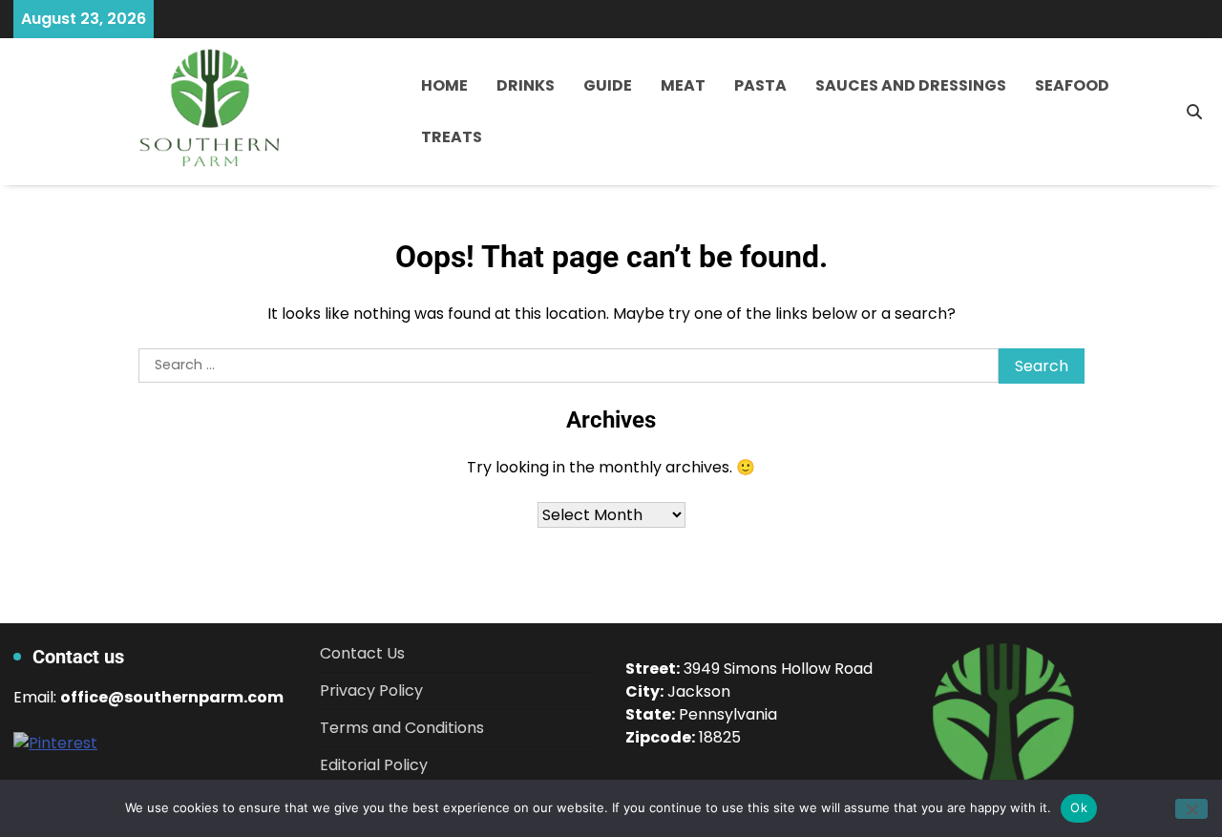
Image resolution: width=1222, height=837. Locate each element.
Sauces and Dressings (910, 85)
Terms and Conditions (402, 728)
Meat (683, 85)
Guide (607, 85)
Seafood (1072, 85)
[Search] (1194, 111)
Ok (1078, 807)
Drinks (525, 85)
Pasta (760, 85)
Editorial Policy (374, 765)
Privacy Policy (371, 690)
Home (444, 85)
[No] (1191, 809)
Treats (451, 137)
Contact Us (362, 653)
